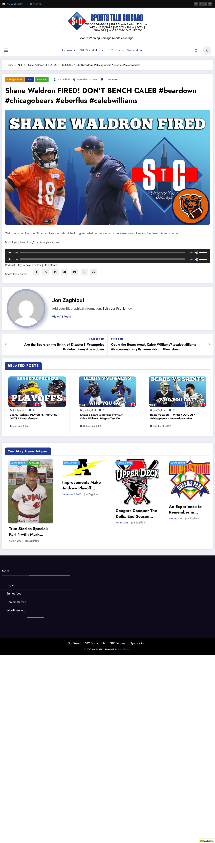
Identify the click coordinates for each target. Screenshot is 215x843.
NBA (192, 476)
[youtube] (210, 4)
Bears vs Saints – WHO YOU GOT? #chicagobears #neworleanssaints (172, 416)
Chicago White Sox (175, 471)
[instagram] (205, 4)
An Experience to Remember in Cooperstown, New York (127, 509)
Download (50, 265)
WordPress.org (16, 592)
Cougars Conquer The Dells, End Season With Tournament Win (77, 513)
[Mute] (196, 252)
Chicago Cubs (192, 467)
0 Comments (111, 79)
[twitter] (45, 272)
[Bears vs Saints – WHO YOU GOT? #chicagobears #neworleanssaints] (177, 391)
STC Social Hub (90, 50)
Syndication (134, 50)
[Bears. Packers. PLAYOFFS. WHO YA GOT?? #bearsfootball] (37, 391)
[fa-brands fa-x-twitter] (201, 4)
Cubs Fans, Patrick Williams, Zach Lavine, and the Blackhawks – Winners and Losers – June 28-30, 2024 (184, 492)
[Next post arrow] (209, 344)
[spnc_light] (207, 50)
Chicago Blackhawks (177, 462)
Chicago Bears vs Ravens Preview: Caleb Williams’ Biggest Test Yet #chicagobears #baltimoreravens (101, 417)
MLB (184, 476)
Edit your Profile (114, 308)
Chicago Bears (14, 79)
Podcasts (41, 79)
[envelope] (64, 272)
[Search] (196, 51)
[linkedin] (55, 272)
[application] (107, 252)
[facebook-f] (196, 4)
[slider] (203, 252)
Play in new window (28, 265)
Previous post (96, 338)
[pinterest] (74, 272)
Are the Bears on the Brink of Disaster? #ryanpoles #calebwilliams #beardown (64, 347)
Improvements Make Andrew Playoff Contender (22, 485)
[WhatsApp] (84, 272)
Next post (117, 338)
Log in (10, 567)
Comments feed (16, 584)
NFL (30, 79)
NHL (199, 476)
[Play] (9, 252)
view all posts (61, 316)
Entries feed (14, 575)
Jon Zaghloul (64, 79)
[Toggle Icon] (5, 50)
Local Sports (12, 462)
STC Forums (115, 50)
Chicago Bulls (173, 467)
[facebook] (36, 272)
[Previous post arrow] (6, 344)
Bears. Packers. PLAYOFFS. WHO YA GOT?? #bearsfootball (33, 416)
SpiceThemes (124, 631)
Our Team (66, 50)
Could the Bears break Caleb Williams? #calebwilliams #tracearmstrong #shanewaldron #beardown (153, 347)
